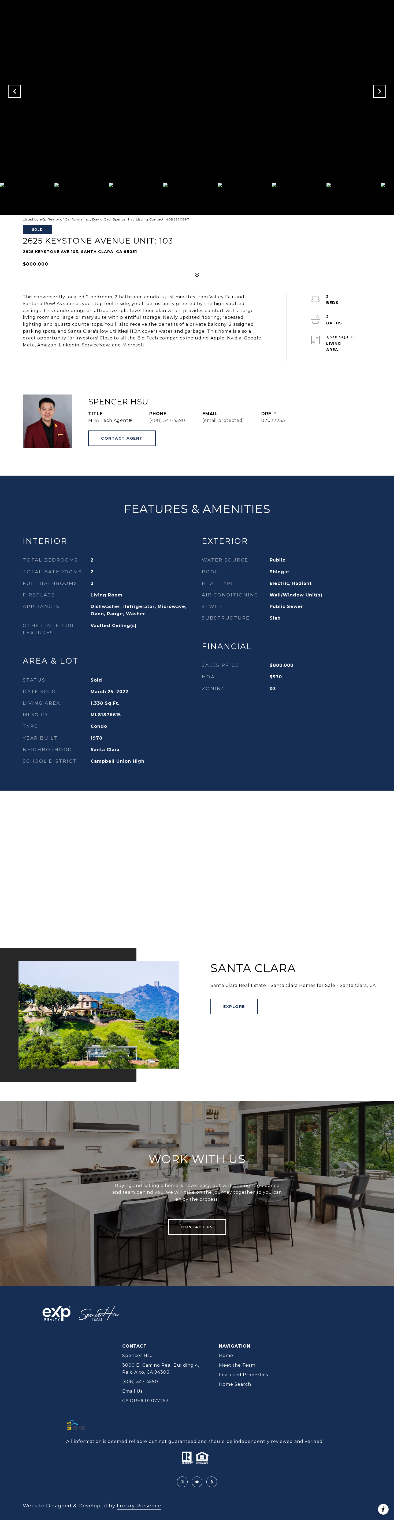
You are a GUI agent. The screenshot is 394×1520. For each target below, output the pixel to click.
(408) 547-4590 (167, 420)
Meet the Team (237, 1365)
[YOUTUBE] (197, 1481)
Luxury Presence (139, 1506)
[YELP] (211, 1481)
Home (226, 1355)
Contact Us (197, 1227)
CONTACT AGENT (122, 438)
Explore (234, 1006)
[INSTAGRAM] (182, 1481)
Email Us (132, 1391)
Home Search (235, 1384)
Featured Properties (243, 1374)
